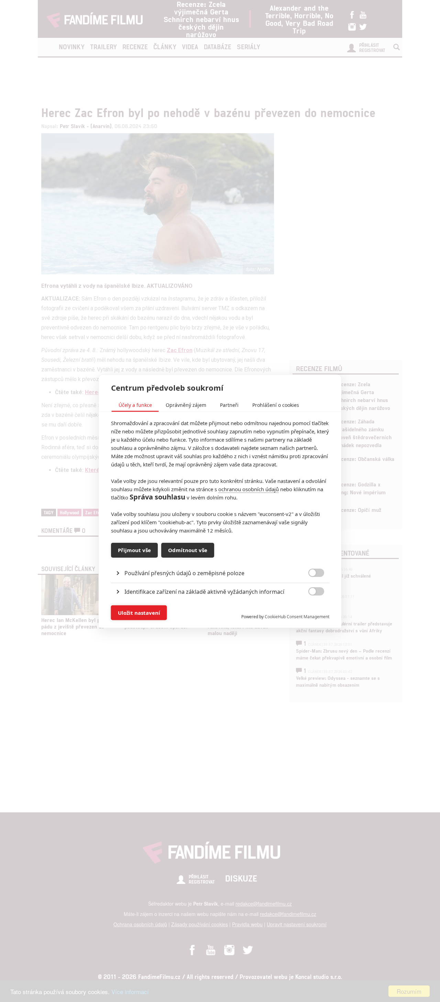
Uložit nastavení (139, 612)
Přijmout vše (134, 550)
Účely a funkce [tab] (135, 404)
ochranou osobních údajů (248, 488)
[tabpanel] (220, 557)
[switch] (310, 609)
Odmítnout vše (187, 550)
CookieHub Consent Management (297, 616)
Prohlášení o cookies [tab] (275, 404)
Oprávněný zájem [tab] (186, 404)
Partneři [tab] (229, 404)
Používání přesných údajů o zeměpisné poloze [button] (184, 573)
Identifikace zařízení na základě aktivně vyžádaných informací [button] (204, 591)
